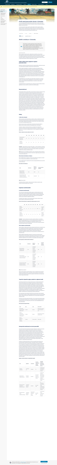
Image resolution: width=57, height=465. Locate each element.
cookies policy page (23, 462)
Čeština (51, 2)
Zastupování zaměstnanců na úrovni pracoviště (4, 24)
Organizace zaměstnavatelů (2, 19)
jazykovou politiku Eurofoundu (33, 6)
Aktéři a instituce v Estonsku (3, 11)
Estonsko (30, 33)
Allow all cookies (44, 461)
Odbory (1, 17)
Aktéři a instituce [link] (36, 33)
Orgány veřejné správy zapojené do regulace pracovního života (3, 14)
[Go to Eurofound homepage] (6, 2)
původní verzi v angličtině (24, 6)
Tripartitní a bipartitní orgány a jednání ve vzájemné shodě (3, 21)
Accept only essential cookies (44, 463)
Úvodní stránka (7, 4)
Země (26, 33)
